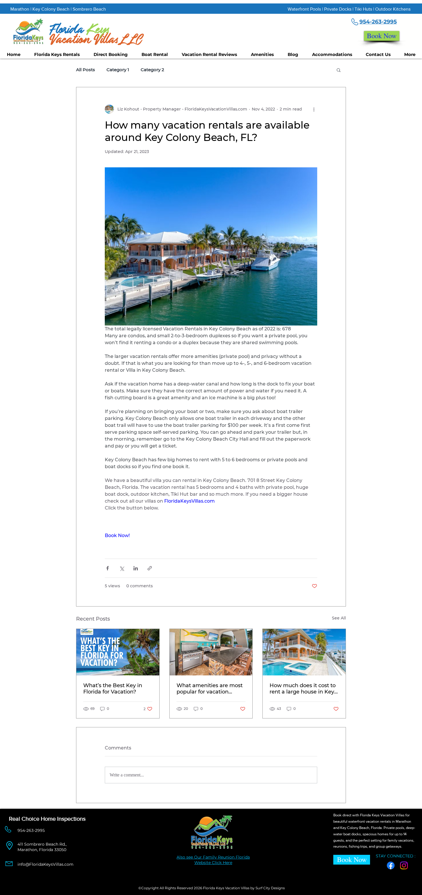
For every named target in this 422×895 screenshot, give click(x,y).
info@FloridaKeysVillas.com (45, 864)
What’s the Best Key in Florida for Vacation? (112, 688)
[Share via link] (149, 568)
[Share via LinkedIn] (135, 568)
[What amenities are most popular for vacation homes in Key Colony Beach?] (211, 652)
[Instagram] (404, 865)
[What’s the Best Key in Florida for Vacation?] (117, 652)
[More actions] (313, 109)
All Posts (85, 69)
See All (339, 618)
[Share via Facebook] (107, 568)
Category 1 (118, 69)
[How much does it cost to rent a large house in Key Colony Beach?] (304, 652)
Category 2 (152, 69)
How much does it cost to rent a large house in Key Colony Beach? (303, 688)
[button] (338, 69)
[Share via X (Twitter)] (121, 568)
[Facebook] (391, 865)
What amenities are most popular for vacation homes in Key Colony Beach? (210, 688)
